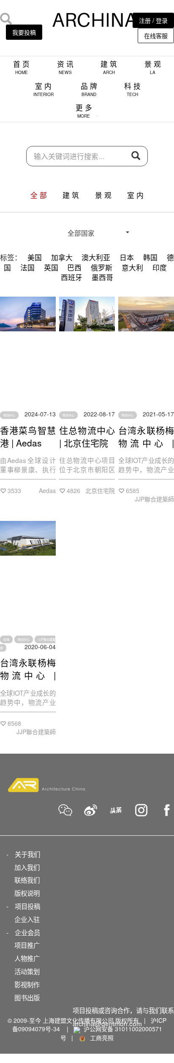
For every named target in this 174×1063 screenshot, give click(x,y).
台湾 (6, 639)
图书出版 (27, 997)
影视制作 (27, 984)
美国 (34, 257)
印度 (159, 267)
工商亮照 (100, 1037)
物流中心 (9, 415)
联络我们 (27, 879)
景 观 (152, 67)
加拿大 (62, 257)
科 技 (132, 89)
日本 (127, 257)
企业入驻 (27, 919)
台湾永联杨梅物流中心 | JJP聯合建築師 (146, 449)
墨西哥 (102, 277)
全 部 (38, 195)
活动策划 (27, 971)
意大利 (132, 267)
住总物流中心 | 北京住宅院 (87, 436)
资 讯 (65, 67)
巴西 (74, 267)
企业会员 (27, 932)
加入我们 (27, 867)
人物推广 (27, 958)
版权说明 (27, 893)
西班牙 (71, 277)
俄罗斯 (101, 267)
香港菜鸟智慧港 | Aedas (28, 436)
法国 (27, 267)
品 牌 (89, 89)
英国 (51, 267)
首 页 (21, 67)
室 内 (43, 89)
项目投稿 (27, 906)
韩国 (150, 257)
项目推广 (27, 945)
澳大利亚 (96, 257)
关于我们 (27, 854)
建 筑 (109, 67)
